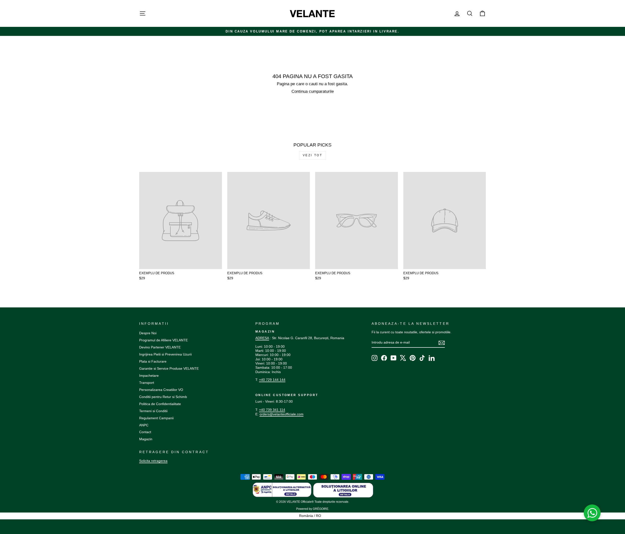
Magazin (145, 439)
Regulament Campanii (156, 418)
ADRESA (262, 338)
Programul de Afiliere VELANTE (163, 340)
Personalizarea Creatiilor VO (161, 390)
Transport (146, 383)
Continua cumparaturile (313, 91)
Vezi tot (313, 155)
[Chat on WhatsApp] (592, 513)
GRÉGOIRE (320, 509)
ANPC (143, 425)
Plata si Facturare (153, 361)
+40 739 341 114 (272, 410)
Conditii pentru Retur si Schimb (163, 397)
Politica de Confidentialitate (160, 404)
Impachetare (149, 375)
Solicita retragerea (153, 461)
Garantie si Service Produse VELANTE (169, 368)
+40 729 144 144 (272, 380)
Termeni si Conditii (153, 411)
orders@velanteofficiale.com (281, 414)
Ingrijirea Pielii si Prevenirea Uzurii (165, 354)
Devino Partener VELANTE (160, 347)
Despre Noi (147, 333)
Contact (145, 432)
